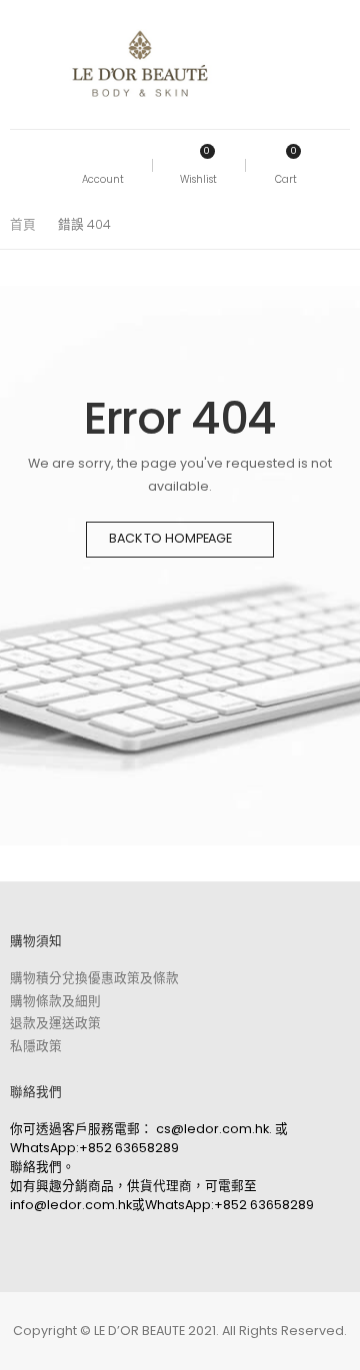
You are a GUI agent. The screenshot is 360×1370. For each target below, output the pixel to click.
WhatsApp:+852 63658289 (94, 1147)
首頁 (23, 224)
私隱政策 (36, 1045)
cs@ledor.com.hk (212, 1128)
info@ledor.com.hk (71, 1204)
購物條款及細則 (55, 1000)
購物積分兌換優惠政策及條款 (94, 977)
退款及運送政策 (55, 1022)
